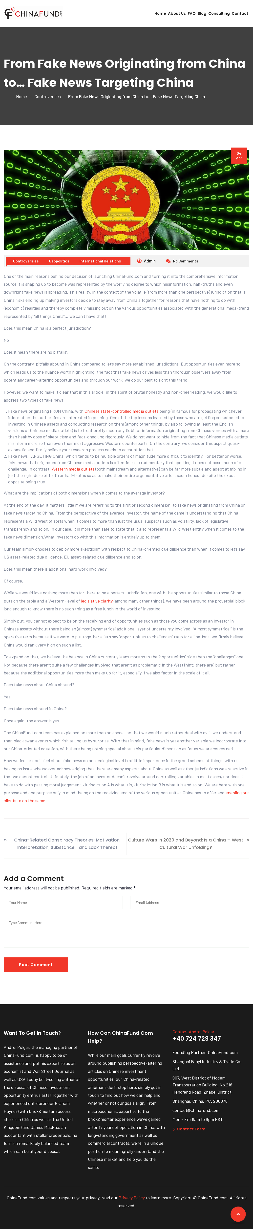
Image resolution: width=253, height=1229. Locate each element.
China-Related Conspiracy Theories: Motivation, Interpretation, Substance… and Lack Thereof (67, 843)
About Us (177, 13)
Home (160, 13)
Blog (202, 13)
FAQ (192, 13)
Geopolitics (59, 261)
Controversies (47, 96)
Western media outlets (73, 469)
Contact (240, 13)
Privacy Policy (132, 1197)
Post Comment (36, 965)
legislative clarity (97, 601)
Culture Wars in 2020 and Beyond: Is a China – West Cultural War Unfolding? (185, 843)
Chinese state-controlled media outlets (121, 411)
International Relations (100, 261)
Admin (149, 260)
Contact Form (191, 1129)
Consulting (219, 13)
